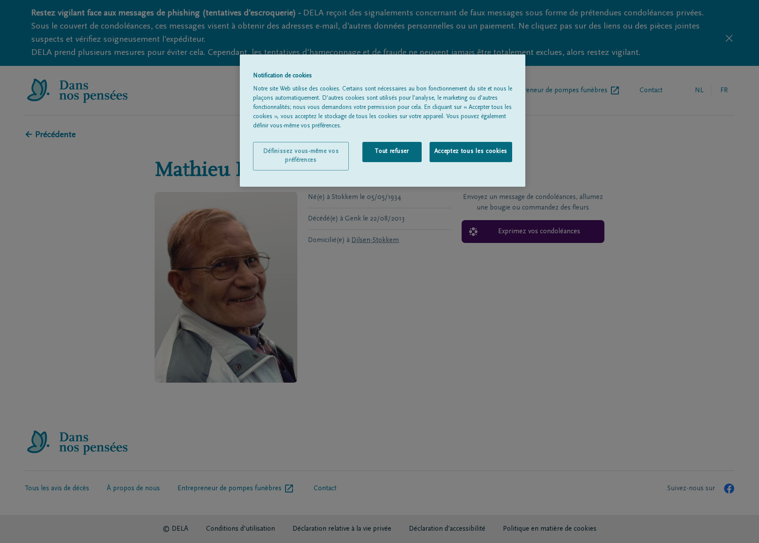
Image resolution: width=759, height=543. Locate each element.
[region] (382, 120)
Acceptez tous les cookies (471, 151)
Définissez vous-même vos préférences (301, 155)
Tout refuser (391, 151)
